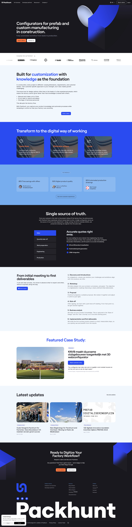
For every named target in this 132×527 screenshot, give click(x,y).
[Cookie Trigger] (68, 523)
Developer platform (27, 2)
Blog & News (72, 485)
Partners (95, 492)
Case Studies (72, 487)
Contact (95, 490)
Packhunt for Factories (50, 485)
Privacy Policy (52, 522)
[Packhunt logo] (6, 2)
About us (95, 485)
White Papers (72, 489)
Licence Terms (61, 522)
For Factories (17, 2)
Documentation (72, 494)
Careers (94, 488)
